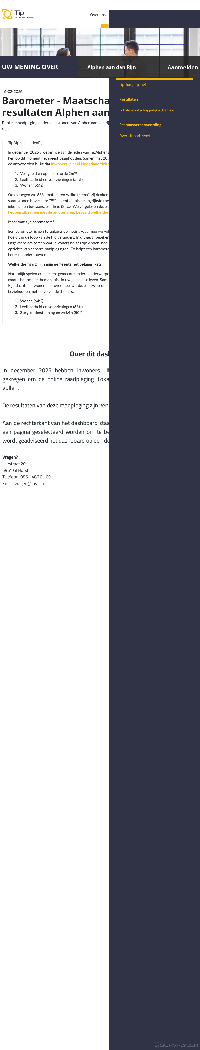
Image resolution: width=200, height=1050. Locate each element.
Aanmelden (183, 67)
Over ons (98, 14)
